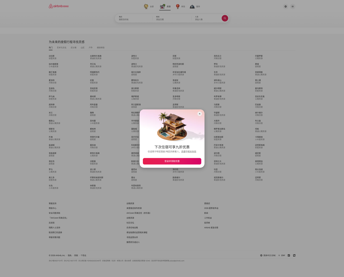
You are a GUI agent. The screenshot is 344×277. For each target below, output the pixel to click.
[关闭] (200, 114)
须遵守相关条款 (188, 151)
